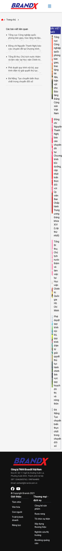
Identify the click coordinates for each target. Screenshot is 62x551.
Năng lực (16, 525)
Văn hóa (16, 507)
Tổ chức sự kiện (42, 519)
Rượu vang (40, 514)
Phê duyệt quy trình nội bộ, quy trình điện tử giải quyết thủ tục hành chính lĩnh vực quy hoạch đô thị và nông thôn (57, 360)
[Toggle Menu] (49, 6)
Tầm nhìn (16, 502)
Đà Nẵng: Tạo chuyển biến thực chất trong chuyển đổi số (57, 427)
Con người (17, 512)
